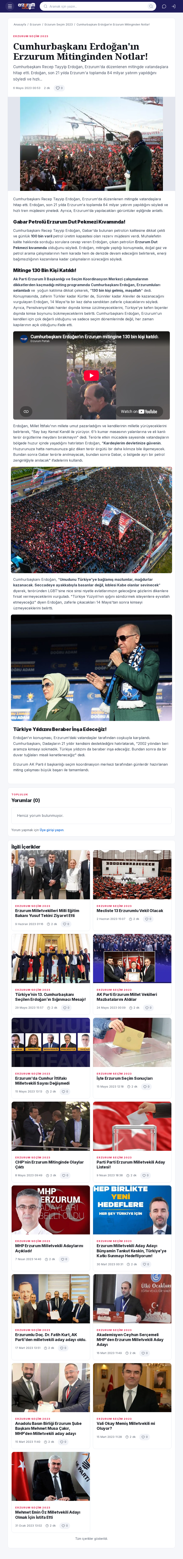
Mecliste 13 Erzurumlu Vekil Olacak (130, 910)
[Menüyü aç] (9, 6)
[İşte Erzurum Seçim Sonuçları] (132, 1042)
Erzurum (35, 24)
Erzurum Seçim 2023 (59, 24)
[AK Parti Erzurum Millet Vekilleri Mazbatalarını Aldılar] (132, 958)
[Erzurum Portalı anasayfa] (27, 6)
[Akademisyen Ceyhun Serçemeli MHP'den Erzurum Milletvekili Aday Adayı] (132, 1298)
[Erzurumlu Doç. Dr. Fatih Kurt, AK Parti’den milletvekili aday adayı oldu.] (51, 1298)
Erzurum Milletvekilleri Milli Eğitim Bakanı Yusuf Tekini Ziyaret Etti (47, 913)
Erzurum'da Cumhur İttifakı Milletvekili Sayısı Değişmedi (42, 1081)
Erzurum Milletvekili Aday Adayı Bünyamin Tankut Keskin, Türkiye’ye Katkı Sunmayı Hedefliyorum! (131, 1250)
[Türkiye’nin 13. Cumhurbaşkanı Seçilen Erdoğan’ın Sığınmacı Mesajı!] (51, 958)
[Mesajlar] (164, 6)
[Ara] (151, 6)
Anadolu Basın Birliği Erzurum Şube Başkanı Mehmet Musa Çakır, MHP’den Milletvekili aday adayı (48, 1428)
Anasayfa (20, 24)
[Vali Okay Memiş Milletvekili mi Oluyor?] (132, 1387)
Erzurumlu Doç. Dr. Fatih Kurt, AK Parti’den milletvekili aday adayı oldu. (50, 1337)
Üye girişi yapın (52, 830)
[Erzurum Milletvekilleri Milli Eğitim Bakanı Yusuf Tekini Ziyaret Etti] (51, 874)
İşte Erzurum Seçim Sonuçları (125, 1078)
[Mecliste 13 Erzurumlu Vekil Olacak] (132, 874)
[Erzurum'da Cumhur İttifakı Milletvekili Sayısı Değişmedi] (51, 1042)
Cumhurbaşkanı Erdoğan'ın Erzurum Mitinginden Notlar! (113, 24)
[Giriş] (173, 6)
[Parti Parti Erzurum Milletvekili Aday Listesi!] (132, 1126)
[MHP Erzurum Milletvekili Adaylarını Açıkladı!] (51, 1209)
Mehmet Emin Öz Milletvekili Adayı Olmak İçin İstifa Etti (47, 1514)
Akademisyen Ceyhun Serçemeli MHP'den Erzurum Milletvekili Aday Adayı (130, 1339)
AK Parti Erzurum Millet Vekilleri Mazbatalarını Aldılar (127, 997)
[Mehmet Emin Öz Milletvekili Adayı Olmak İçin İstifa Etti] (51, 1476)
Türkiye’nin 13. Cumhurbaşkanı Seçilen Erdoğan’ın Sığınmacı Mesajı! (50, 997)
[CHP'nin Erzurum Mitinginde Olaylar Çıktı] (51, 1126)
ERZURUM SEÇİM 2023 (30, 36)
